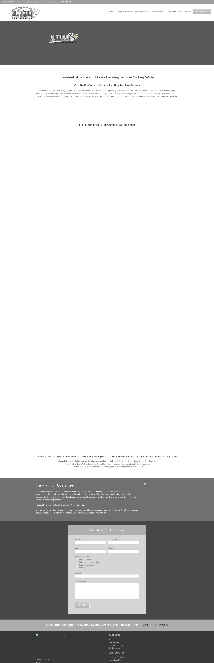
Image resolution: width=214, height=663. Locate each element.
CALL (156, 625)
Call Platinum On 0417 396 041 (61, 2)
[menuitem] (113, 11)
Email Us (117, 660)
